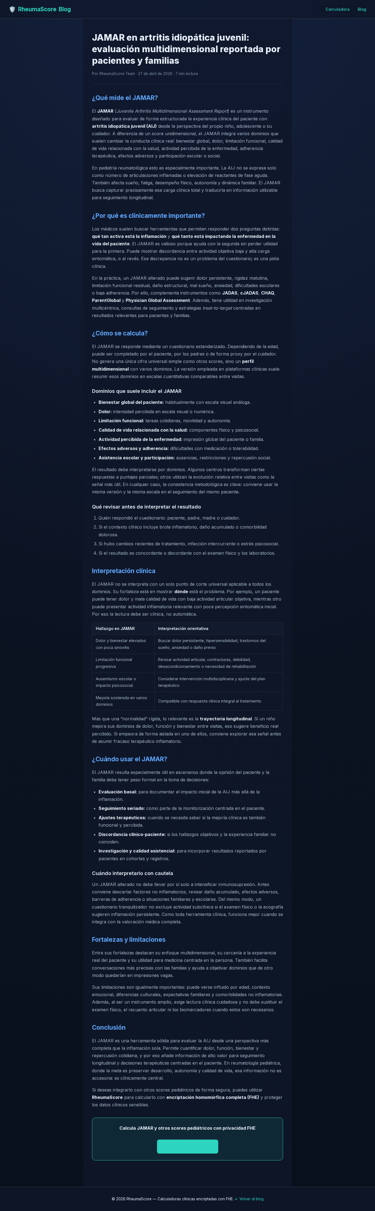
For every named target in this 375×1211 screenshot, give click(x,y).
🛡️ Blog (40, 9)
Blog (362, 9)
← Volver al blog (249, 1199)
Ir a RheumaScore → (187, 1146)
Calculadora (338, 9)
